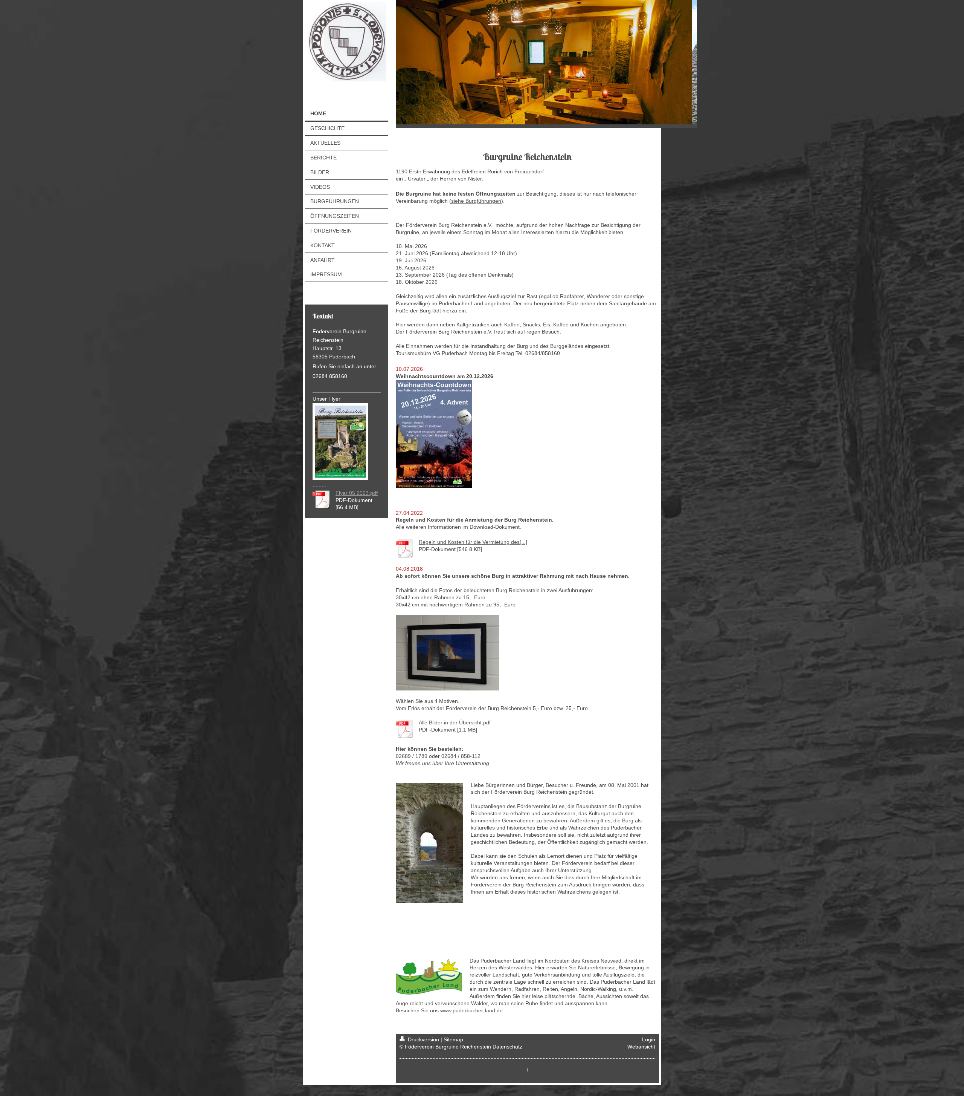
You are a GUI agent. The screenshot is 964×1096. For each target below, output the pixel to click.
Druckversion (423, 1039)
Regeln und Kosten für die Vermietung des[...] (473, 542)
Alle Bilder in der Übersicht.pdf (455, 722)
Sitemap (453, 1039)
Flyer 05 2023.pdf (357, 493)
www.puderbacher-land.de (471, 1010)
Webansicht (641, 1047)
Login (648, 1039)
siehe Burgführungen (476, 201)
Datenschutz (507, 1047)
